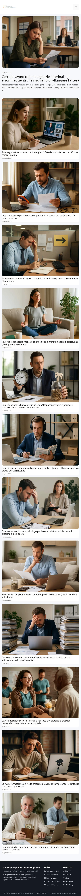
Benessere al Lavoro (51, 871)
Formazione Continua (51, 881)
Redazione (67, 874)
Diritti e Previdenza (50, 878)
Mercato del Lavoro (51, 885)
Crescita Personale (51, 874)
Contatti (66, 878)
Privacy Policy (68, 881)
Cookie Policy (68, 885)
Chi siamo (66, 871)
